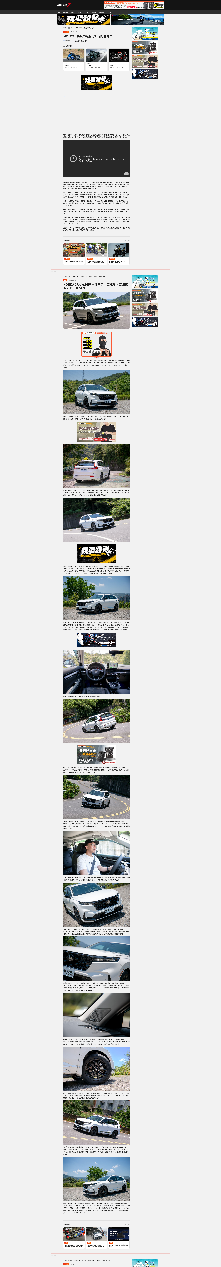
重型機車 (80, 12)
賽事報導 (70, 1260)
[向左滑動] (125, 240)
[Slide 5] (98, 357)
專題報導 (65, 12)
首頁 (59, 12)
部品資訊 (93, 12)
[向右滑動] (128, 240)
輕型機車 (73, 12)
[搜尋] (162, 12)
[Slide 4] (97, 357)
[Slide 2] (95, 357)
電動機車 (108, 12)
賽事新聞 (101, 12)
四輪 (87, 12)
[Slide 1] (94, 357)
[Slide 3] (96, 357)
